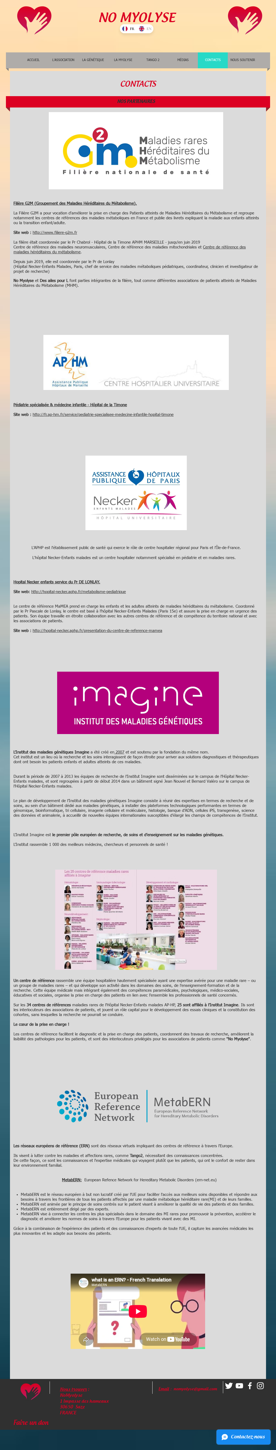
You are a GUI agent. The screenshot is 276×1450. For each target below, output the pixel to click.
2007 (120, 752)
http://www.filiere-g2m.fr (55, 233)
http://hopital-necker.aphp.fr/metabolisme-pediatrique (78, 592)
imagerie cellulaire (104, 811)
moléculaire (136, 811)
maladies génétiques (101, 806)
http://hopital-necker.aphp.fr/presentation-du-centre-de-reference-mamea (97, 631)
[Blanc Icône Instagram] (260, 1385)
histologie (157, 811)
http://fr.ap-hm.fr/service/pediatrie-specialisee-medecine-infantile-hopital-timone (103, 415)
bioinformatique (49, 811)
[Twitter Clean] (228, 1385)
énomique (24, 811)
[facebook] (249, 1385)
